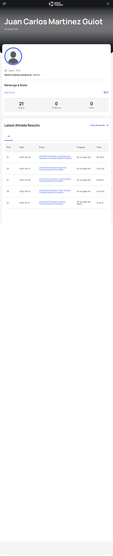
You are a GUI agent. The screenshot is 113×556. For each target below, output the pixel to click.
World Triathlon (56, 4)
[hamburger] (4, 4)
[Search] (108, 4)
